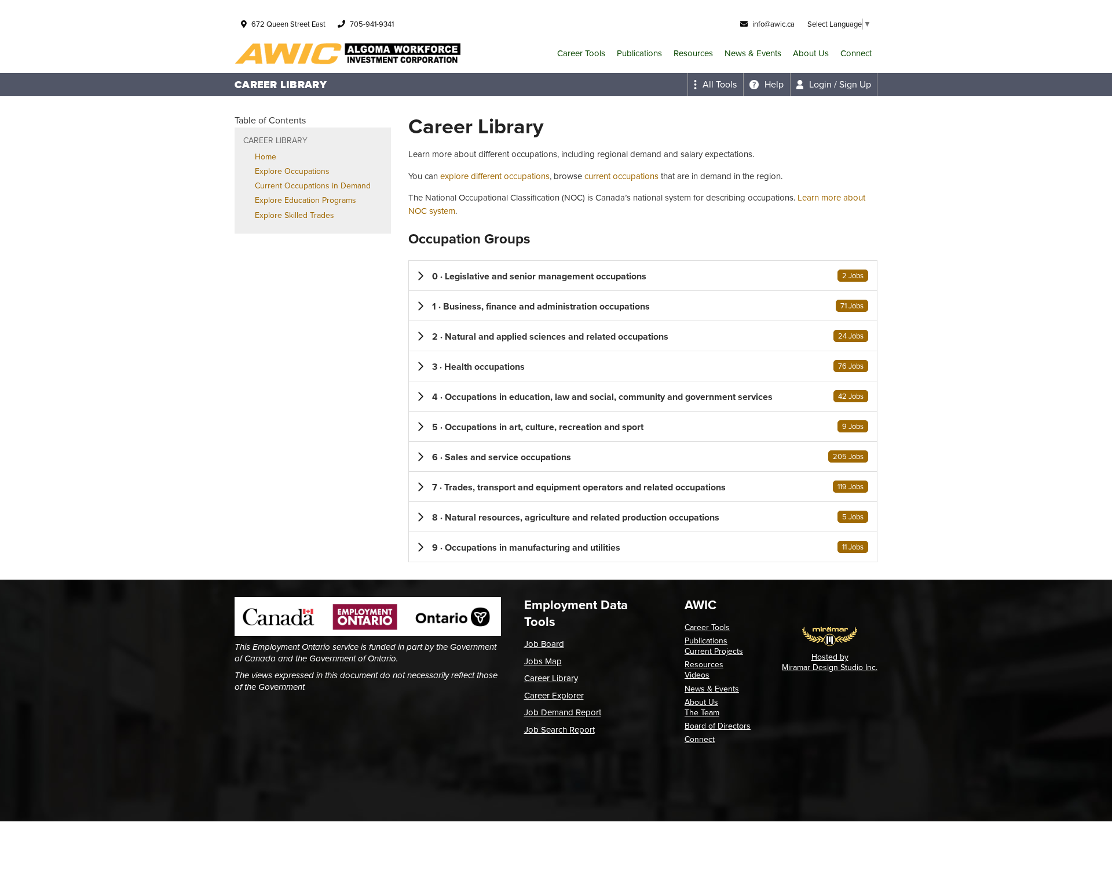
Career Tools (581, 53)
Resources (693, 53)
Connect (856, 53)
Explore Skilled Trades (294, 215)
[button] (643, 275)
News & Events (753, 53)
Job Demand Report (562, 712)
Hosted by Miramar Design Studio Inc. (829, 662)
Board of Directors (718, 726)
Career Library (551, 678)
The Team (702, 713)
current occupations (621, 176)
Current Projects (714, 651)
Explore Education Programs (305, 200)
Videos (697, 675)
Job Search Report (559, 729)
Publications (639, 53)
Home (265, 157)
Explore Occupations (292, 171)
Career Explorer (554, 695)
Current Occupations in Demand (313, 186)
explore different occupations (495, 176)
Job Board (544, 644)
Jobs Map (543, 661)
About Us (811, 53)
